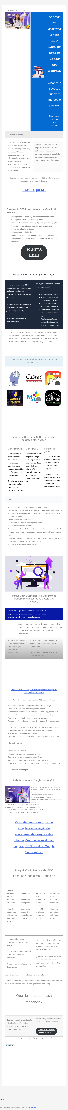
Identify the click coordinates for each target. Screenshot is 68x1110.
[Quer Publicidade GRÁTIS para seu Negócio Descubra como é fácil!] (17, 20)
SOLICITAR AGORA (34, 252)
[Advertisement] (34, 420)
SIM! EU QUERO (34, 190)
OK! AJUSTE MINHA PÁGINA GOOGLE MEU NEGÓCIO (46, 1031)
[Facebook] (1, 1099)
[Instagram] (3, 1099)
